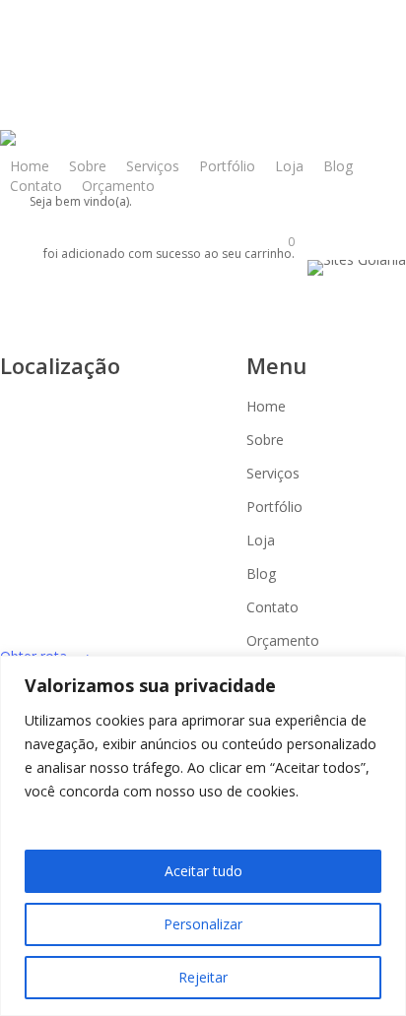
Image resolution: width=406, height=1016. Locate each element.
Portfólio (274, 506)
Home (266, 406)
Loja (260, 540)
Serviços (273, 473)
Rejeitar (203, 977)
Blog (261, 573)
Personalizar (203, 924)
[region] (203, 836)
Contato (272, 607)
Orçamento (282, 640)
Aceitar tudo (203, 870)
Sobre (265, 439)
